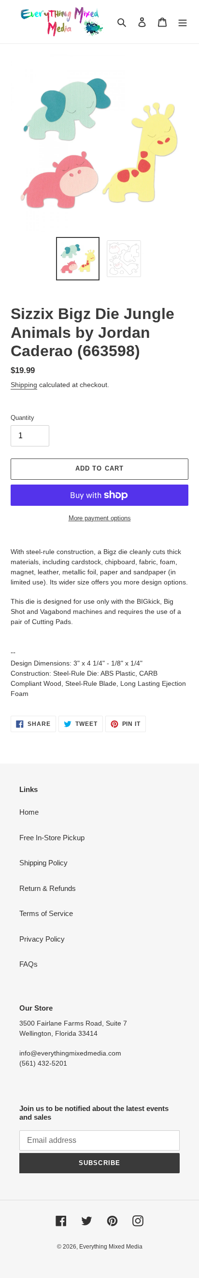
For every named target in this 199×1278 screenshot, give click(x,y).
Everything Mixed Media (110, 1246)
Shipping (24, 385)
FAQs (28, 964)
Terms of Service (46, 913)
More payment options (100, 518)
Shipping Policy (43, 863)
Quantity (22, 417)
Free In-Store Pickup (52, 837)
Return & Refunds (47, 888)
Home (29, 812)
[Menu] (182, 22)
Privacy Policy (42, 939)
